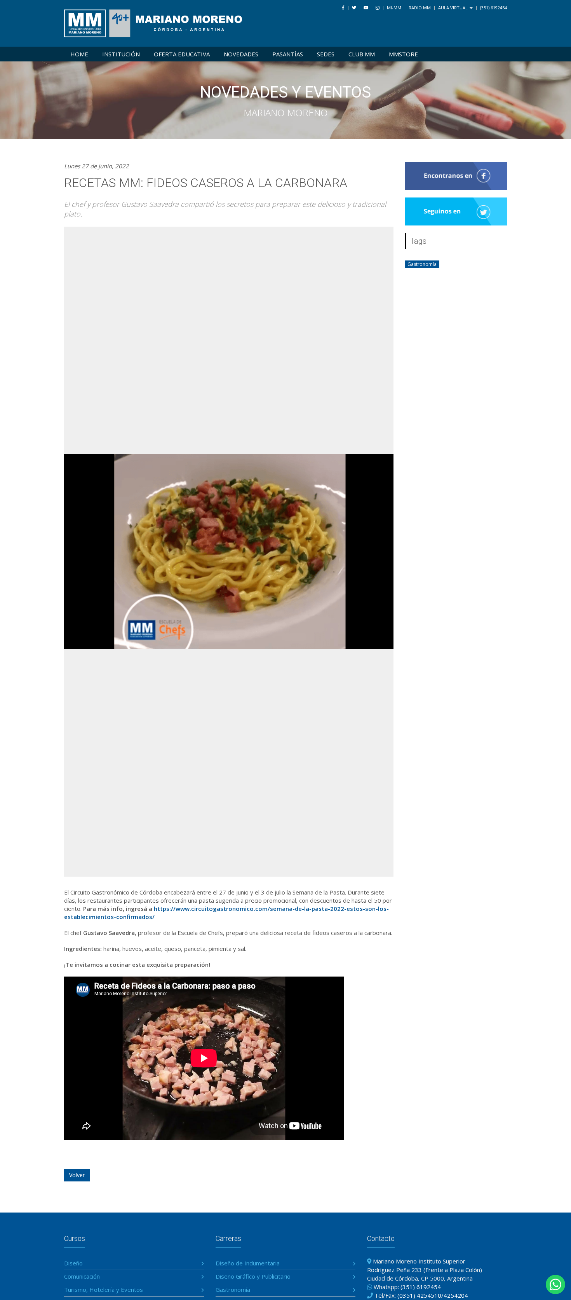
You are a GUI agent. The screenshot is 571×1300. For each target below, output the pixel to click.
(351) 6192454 (493, 7)
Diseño (73, 1263)
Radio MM (420, 7)
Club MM (361, 54)
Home (79, 54)
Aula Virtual (453, 7)
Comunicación (82, 1276)
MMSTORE (403, 54)
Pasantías (287, 54)
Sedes (325, 54)
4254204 (456, 1295)
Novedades (241, 54)
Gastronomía (233, 1289)
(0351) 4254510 (419, 1295)
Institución (121, 54)
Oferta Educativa (182, 54)
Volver (77, 1175)
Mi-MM (394, 7)
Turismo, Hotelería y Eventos (103, 1289)
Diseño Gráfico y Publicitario (253, 1276)
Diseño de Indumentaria (248, 1263)
